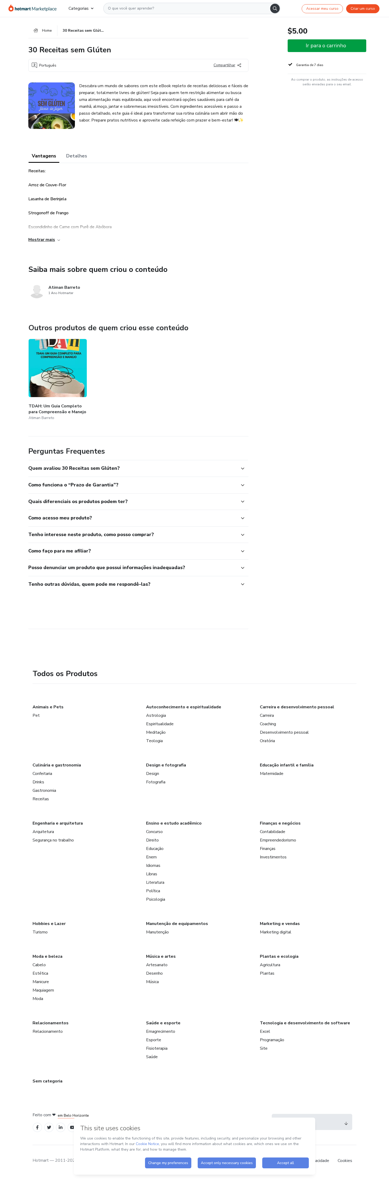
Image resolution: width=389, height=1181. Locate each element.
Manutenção (157, 932)
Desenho (154, 973)
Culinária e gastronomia (57, 765)
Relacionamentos (51, 1023)
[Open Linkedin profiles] (61, 1127)
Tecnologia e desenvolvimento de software (305, 1023)
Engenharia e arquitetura (58, 823)
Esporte (153, 1040)
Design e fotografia (166, 765)
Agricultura (270, 965)
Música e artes (161, 956)
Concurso (154, 832)
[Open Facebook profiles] (37, 1127)
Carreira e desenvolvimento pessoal (297, 707)
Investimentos (273, 857)
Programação (272, 1040)
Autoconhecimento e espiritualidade (183, 707)
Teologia (154, 741)
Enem (151, 857)
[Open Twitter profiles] (49, 1127)
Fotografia (155, 782)
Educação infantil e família (287, 765)
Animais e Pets (48, 707)
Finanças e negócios (280, 823)
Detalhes (76, 156)
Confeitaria (42, 774)
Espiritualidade (160, 724)
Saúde (152, 1057)
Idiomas (153, 865)
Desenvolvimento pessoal (284, 732)
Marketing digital (275, 932)
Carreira (267, 715)
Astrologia (156, 715)
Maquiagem (43, 990)
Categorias (79, 8)
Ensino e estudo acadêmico (174, 823)
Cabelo (39, 965)
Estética (40, 973)
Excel (265, 1031)
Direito (152, 840)
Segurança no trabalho (53, 840)
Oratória (267, 741)
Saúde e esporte (163, 1023)
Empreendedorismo (278, 840)
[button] (132, 468)
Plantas (267, 973)
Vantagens (44, 156)
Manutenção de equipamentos (177, 924)
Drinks (38, 782)
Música (152, 982)
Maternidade (271, 774)
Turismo (40, 932)
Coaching (268, 724)
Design (152, 774)
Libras (151, 874)
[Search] (275, 8)
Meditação (156, 732)
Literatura (155, 882)
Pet (36, 715)
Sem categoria (47, 1081)
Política (153, 891)
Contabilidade (272, 832)
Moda (38, 999)
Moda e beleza (47, 956)
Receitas (41, 799)
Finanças (267, 849)
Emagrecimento (160, 1031)
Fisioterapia (157, 1048)
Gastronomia (44, 790)
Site (264, 1048)
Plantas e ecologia (279, 956)
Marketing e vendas (280, 924)
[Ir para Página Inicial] (34, 8)
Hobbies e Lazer (49, 924)
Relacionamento (48, 1031)
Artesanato (157, 965)
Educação (155, 849)
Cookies (345, 1161)
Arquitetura (43, 832)
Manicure (41, 982)
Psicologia (155, 899)
